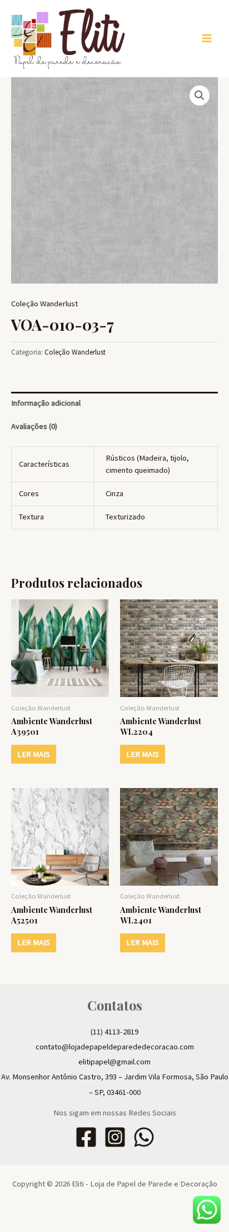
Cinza (114, 493)
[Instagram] (115, 1137)
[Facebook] (86, 1137)
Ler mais (33, 754)
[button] (200, 95)
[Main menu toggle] (207, 38)
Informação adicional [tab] (46, 403)
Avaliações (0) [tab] (34, 426)
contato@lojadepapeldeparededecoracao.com (115, 1047)
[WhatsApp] (144, 1137)
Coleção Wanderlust (44, 304)
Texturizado (125, 517)
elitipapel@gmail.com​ (114, 1062)
